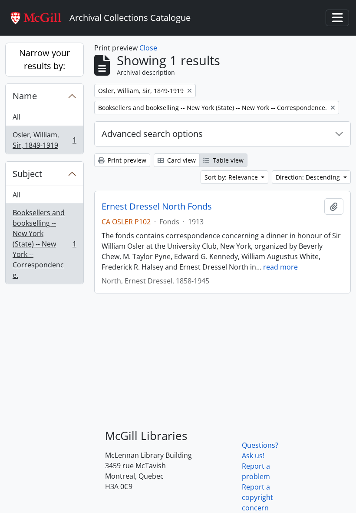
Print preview (126, 160)
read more (280, 267)
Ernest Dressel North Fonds (157, 206)
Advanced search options (152, 134)
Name (25, 96)
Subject (27, 174)
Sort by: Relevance (232, 177)
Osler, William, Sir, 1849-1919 (44, 140)
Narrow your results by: (44, 59)
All (16, 117)
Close (148, 48)
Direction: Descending (309, 177)
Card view (180, 160)
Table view (227, 160)
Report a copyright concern (257, 497)
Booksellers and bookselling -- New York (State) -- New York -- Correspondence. (44, 244)
